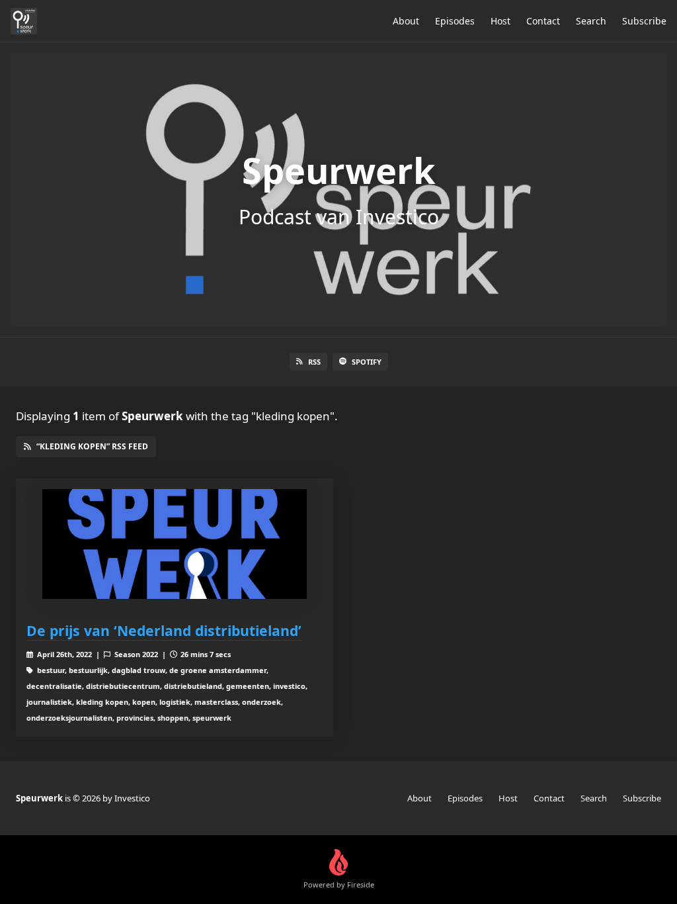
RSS (314, 362)
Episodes (455, 21)
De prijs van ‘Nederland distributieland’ (163, 630)
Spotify (366, 362)
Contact (543, 21)
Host (500, 21)
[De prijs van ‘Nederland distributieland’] (174, 544)
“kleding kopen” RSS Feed (92, 446)
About (406, 21)
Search (591, 21)
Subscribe (644, 21)
